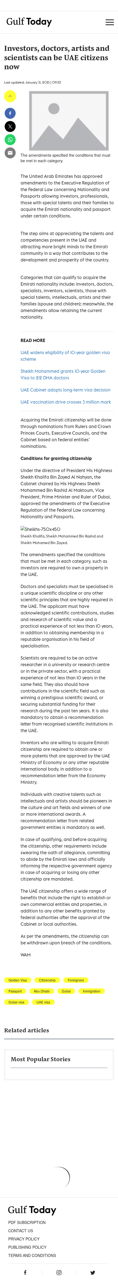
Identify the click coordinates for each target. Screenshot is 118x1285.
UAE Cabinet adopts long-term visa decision (65, 390)
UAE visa (43, 1002)
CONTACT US (20, 1230)
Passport (15, 991)
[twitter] (10, 126)
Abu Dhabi (42, 991)
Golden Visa (18, 980)
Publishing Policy (27, 1247)
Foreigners (76, 980)
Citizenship (47, 980)
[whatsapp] (10, 139)
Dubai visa (16, 1002)
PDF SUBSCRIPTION (27, 1222)
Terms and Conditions (32, 1255)
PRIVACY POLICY (24, 1239)
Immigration (91, 991)
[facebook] (10, 113)
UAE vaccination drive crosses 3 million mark (66, 402)
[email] (10, 152)
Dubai (66, 991)
